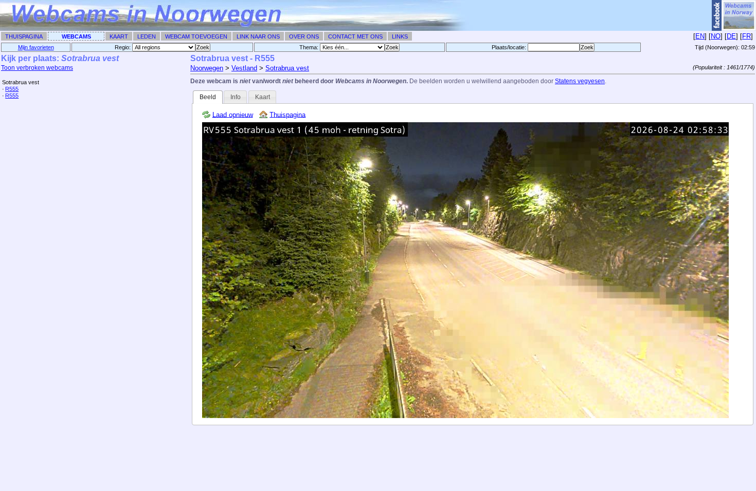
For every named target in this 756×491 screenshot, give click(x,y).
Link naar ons (258, 36)
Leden (146, 36)
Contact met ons (355, 36)
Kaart (119, 36)
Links (400, 36)
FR (746, 36)
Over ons (304, 36)
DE (731, 36)
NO (716, 36)
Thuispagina (24, 36)
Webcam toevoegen (196, 36)
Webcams (76, 36)
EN (700, 36)
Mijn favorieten (36, 47)
